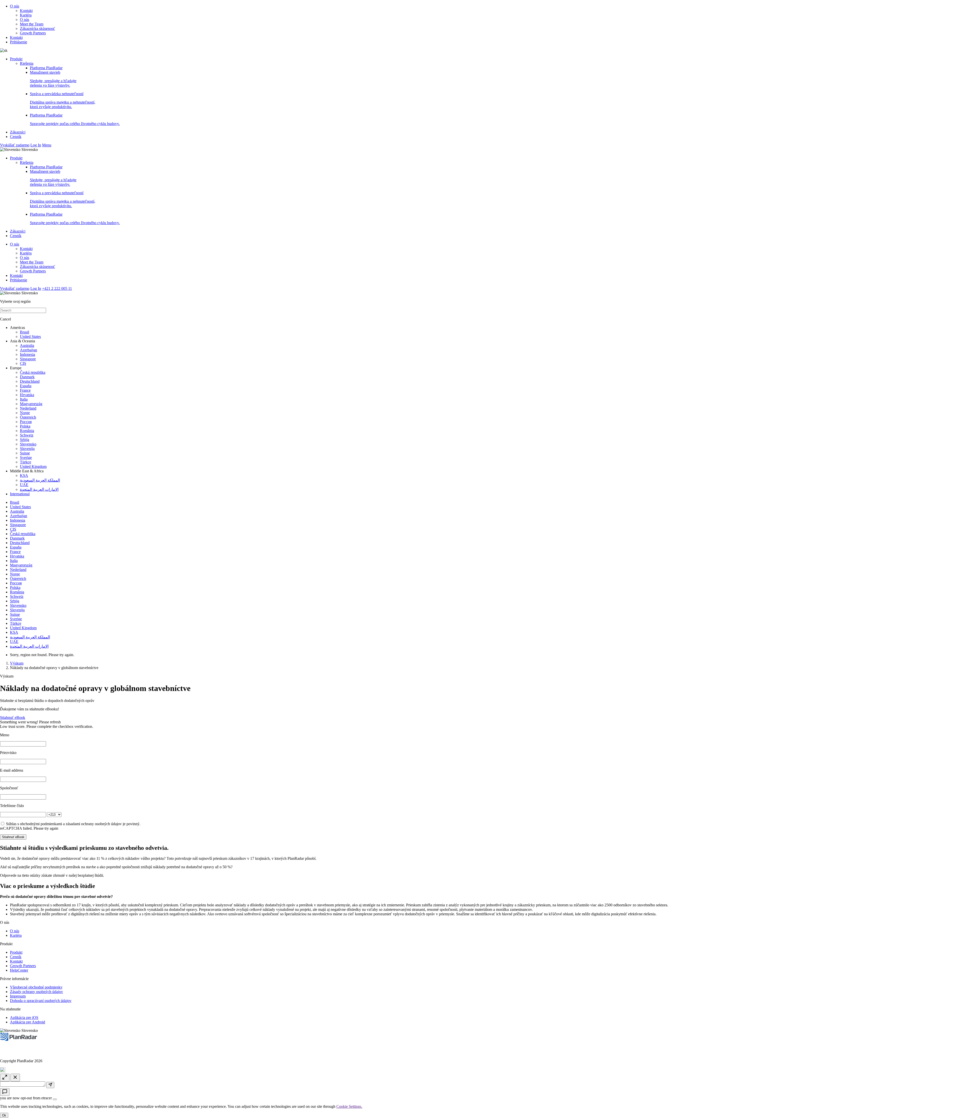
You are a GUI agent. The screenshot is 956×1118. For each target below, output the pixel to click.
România (27, 431)
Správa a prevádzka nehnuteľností (62, 100)
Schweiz (26, 435)
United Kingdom (33, 466)
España (25, 386)
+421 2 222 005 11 (57, 288)
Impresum (18, 996)
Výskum (16, 663)
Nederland (28, 408)
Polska (25, 426)
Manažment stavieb (53, 78)
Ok (4, 1115)
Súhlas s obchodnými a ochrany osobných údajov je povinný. (73, 824)
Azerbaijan (28, 350)
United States (30, 336)
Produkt (16, 59)
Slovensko (28, 444)
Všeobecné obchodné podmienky (36, 987)
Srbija (24, 439)
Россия (26, 422)
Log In (35, 145)
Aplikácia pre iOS (24, 1017)
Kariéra (26, 15)
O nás (14, 6)
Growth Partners (33, 33)
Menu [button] (46, 145)
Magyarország (31, 404)
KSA (24, 475)
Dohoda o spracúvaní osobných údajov (40, 1000)
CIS (23, 363)
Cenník (15, 136)
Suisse (25, 453)
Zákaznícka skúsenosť (37, 28)
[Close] (55, 1099)
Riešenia (26, 63)
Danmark (27, 377)
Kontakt (26, 10)
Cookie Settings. (349, 1106)
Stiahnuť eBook (12, 717)
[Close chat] (15, 1077)
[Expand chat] (4, 1077)
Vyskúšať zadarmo (14, 145)
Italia (24, 399)
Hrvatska (27, 395)
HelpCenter (19, 970)
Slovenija (27, 448)
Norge (25, 413)
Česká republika (32, 372)
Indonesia (27, 354)
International (20, 494)
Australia (27, 345)
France (25, 390)
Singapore (28, 359)
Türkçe (25, 462)
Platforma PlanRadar (46, 68)
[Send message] (50, 1085)
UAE (24, 485)
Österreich (28, 417)
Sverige (26, 457)
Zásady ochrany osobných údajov (36, 992)
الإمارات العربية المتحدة (39, 489)
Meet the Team (31, 24)
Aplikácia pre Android (27, 1022)
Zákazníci (17, 132)
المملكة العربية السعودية (40, 480)
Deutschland (30, 381)
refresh (55, 722)
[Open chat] (4, 1092)
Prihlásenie (18, 42)
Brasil (24, 332)
